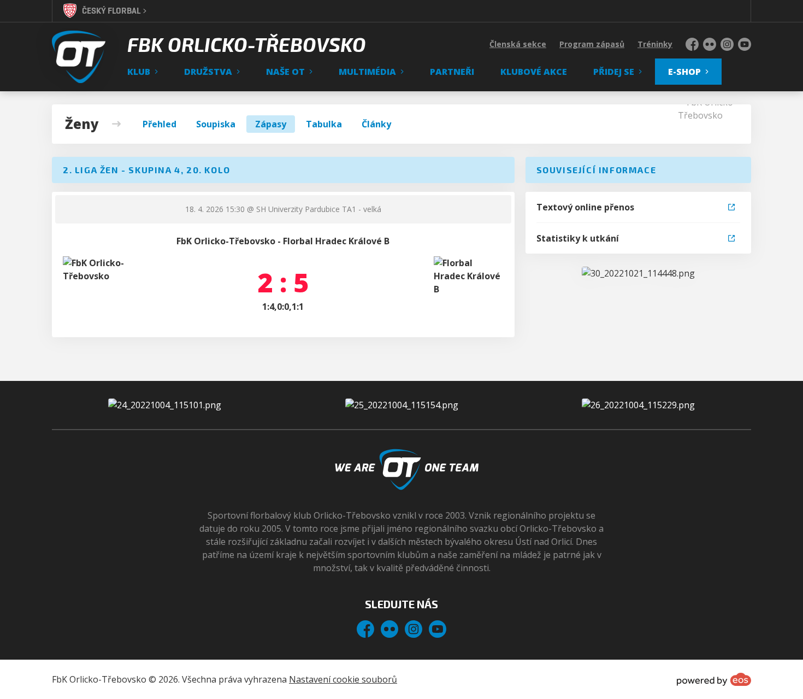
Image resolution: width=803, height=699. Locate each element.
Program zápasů (591, 44)
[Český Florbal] (401, 405)
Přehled (159, 124)
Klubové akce (533, 72)
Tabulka (324, 124)
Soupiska (215, 124)
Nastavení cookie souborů (343, 679)
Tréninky (654, 44)
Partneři (452, 72)
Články (376, 124)
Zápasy (270, 124)
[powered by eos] (714, 679)
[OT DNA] (638, 273)
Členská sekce (517, 44)
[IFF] (638, 405)
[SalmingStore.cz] (164, 405)
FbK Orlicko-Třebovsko (246, 44)
